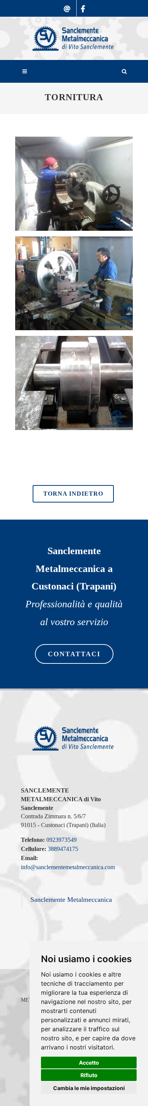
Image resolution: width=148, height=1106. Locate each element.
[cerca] (124, 70)
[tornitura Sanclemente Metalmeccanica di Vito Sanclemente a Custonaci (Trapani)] (77, 183)
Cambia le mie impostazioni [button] (89, 1088)
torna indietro (73, 493)
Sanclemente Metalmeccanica (71, 899)
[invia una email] (67, 13)
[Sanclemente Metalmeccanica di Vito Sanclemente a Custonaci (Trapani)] (74, 38)
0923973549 (61, 840)
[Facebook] (83, 13)
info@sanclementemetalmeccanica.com (68, 867)
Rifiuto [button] (89, 1075)
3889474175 (63, 849)
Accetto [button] (89, 1062)
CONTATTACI (74, 654)
